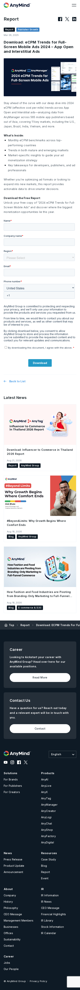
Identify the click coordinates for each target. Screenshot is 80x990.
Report (25, 625)
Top (11, 625)
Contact (40, 728)
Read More (40, 677)
